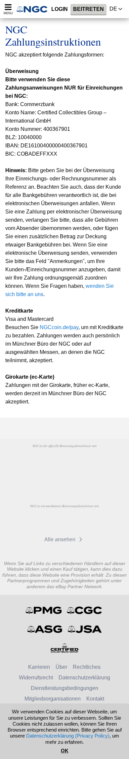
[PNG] (81, 461)
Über (61, 667)
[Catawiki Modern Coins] (50, 521)
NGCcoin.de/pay (59, 327)
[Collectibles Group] (64, 648)
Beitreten (88, 9)
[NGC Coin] (34, 9)
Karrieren (39, 667)
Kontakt (95, 699)
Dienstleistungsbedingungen (64, 688)
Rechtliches (87, 667)
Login (59, 9)
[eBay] (81, 521)
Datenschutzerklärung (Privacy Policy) (67, 736)
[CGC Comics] (85, 610)
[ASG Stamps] (45, 629)
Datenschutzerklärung (84, 677)
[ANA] (47, 461)
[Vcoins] (64, 478)
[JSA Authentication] (84, 629)
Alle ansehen (60, 539)
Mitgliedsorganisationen (52, 699)
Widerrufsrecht (36, 677)
